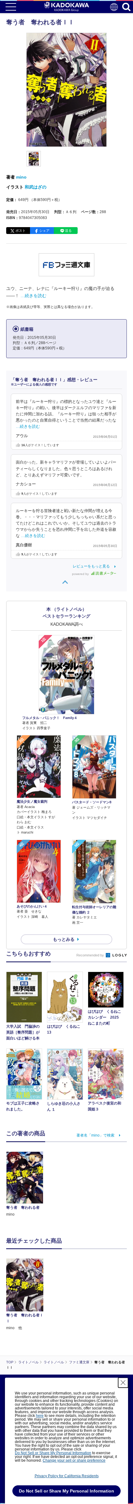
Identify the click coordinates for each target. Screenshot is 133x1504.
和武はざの (35, 186)
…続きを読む (33, 295)
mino (21, 177)
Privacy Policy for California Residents (67, 1476)
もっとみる (64, 939)
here (40, 1416)
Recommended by (90, 955)
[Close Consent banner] (123, 1383)
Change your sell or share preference (74, 1460)
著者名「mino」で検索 (95, 1135)
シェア (44, 230)
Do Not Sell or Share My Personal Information (53, 1453)
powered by (81, 574)
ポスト (20, 230)
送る (68, 230)
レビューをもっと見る (91, 566)
